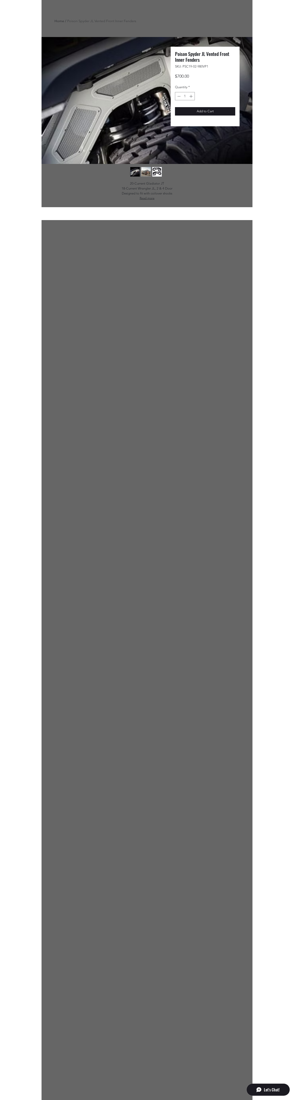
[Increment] (191, 96)
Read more (147, 198)
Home (59, 21)
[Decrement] (178, 96)
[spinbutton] (185, 96)
